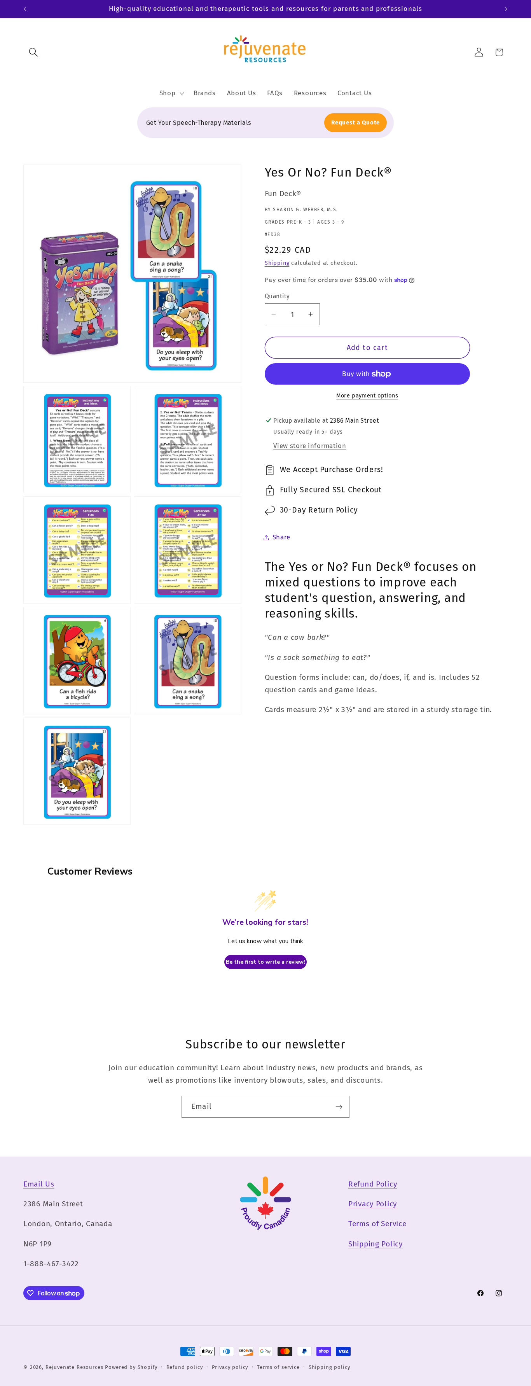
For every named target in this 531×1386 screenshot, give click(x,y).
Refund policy (184, 1367)
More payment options (367, 395)
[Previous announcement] (24, 9)
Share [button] (281, 537)
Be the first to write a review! (265, 962)
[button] (33, 52)
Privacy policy (230, 1367)
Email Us (38, 1184)
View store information (309, 446)
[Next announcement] (506, 9)
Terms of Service (377, 1223)
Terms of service (278, 1367)
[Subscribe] (338, 1107)
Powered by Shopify (131, 1367)
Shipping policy (329, 1367)
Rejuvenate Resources (74, 1367)
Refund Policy (372, 1184)
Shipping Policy (375, 1243)
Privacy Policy (372, 1203)
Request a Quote (355, 122)
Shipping (277, 263)
